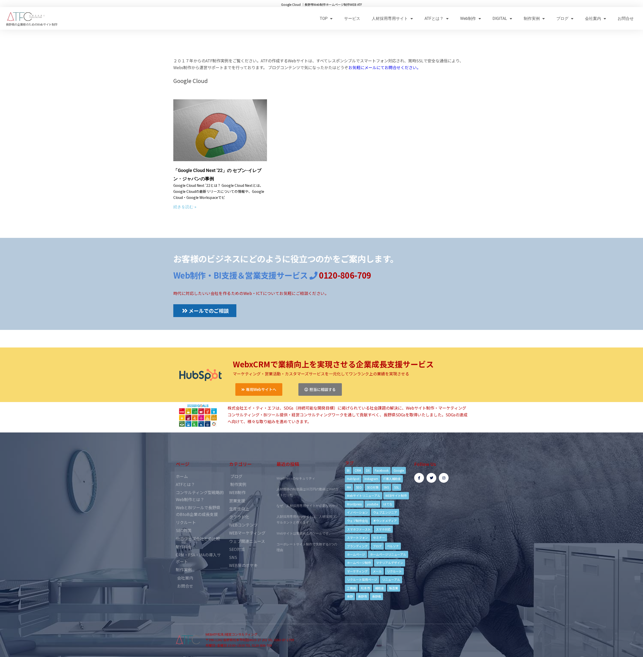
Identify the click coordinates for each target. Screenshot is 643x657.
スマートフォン (357, 537)
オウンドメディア (385, 520)
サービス (352, 18)
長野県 (376, 596)
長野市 (362, 596)
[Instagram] (444, 478)
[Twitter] (431, 478)
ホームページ (356, 554)
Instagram (371, 478)
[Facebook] (419, 478)
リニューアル (391, 579)
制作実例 (532, 18)
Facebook (382, 470)
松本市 (365, 588)
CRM (358, 470)
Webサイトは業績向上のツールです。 (304, 533)
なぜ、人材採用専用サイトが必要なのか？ (308, 506)
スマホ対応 (383, 529)
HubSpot (353, 478)
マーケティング (357, 571)
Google (399, 470)
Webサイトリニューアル (363, 495)
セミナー (379, 537)
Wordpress (354, 504)
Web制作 (468, 18)
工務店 (351, 588)
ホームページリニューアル (388, 554)
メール (377, 571)
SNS (386, 487)
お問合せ (626, 18)
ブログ (562, 18)
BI (348, 470)
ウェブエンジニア (385, 512)
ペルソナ (393, 546)
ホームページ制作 (359, 562)
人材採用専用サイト (390, 18)
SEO (359, 487)
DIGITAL (500, 18)
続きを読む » (184, 206)
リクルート (394, 571)
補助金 (379, 588)
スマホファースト (359, 529)
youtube (372, 504)
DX (368, 470)
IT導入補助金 (392, 478)
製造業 (393, 588)
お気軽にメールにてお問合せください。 (384, 67)
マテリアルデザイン (389, 562)
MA (349, 487)
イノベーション (357, 512)
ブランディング (357, 546)
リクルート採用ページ (362, 579)
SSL (396, 487)
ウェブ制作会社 (357, 520)
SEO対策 (373, 487)
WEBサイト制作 (396, 495)
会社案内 (593, 18)
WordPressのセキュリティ (296, 478)
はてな (387, 504)
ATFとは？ (434, 18)
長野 (350, 596)
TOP (324, 18)
